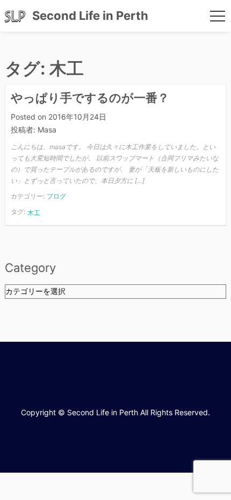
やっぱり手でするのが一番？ (90, 98)
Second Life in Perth (90, 16)
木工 (33, 213)
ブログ (56, 196)
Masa (47, 129)
